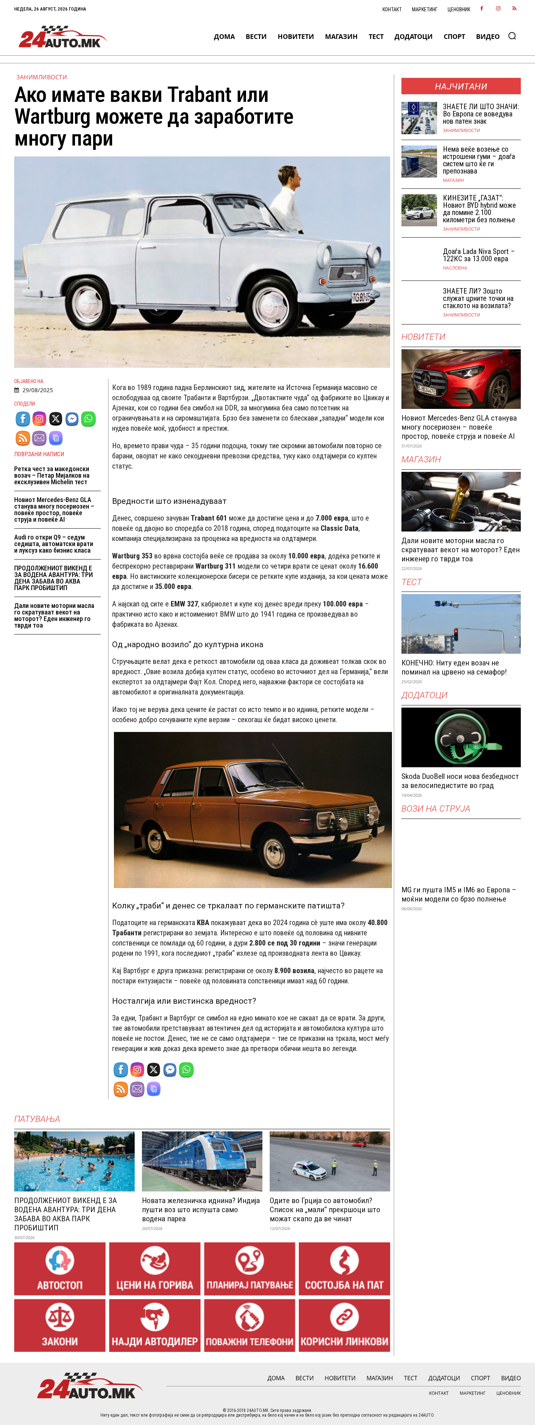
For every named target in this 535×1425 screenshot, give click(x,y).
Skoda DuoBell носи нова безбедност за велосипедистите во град (460, 781)
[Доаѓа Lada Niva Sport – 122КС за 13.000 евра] (419, 259)
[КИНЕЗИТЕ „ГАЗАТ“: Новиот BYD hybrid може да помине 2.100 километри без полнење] (419, 210)
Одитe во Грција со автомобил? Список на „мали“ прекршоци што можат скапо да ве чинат (325, 1209)
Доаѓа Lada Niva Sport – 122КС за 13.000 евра (479, 255)
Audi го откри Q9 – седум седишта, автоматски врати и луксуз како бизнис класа (53, 543)
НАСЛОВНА (455, 268)
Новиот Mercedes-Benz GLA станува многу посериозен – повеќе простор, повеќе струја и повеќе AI (54, 509)
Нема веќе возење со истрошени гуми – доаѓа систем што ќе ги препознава (479, 160)
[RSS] (514, 9)
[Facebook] (481, 9)
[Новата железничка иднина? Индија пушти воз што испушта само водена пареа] (202, 1161)
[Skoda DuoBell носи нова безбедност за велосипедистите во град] (461, 737)
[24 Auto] (63, 36)
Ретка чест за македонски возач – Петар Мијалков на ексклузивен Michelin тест (52, 475)
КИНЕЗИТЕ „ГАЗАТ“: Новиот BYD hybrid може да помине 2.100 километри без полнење (479, 209)
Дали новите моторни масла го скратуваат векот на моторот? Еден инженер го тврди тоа (54, 615)
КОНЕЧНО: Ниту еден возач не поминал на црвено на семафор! (454, 667)
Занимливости (41, 77)
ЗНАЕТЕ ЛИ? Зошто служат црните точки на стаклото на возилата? (478, 298)
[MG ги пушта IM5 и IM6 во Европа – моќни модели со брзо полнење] (461, 851)
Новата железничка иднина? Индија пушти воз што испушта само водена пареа (201, 1209)
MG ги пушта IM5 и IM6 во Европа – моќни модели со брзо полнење (458, 894)
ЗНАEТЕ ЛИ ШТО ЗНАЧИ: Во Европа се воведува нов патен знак (481, 114)
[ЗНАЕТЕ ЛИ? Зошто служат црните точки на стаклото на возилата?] (419, 302)
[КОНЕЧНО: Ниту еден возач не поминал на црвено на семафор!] (461, 624)
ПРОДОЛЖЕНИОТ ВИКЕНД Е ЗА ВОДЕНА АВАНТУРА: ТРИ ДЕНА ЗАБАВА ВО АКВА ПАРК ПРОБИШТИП (53, 578)
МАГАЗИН (453, 180)
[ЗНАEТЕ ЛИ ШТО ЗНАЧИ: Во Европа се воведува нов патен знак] (419, 118)
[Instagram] (498, 9)
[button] (512, 35)
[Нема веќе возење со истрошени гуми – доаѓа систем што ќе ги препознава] (419, 162)
